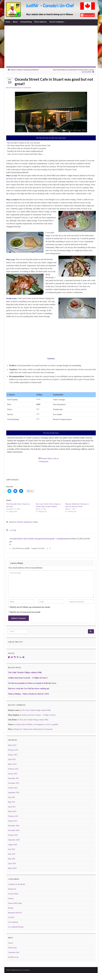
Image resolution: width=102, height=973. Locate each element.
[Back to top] (96, 967)
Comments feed (13, 952)
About (15, 22)
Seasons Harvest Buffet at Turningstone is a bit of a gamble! (37, 724)
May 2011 (11, 802)
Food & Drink (26, 88)
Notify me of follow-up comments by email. (30, 607)
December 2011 (13, 778)
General (11, 898)
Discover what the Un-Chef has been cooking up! (28, 688)
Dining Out (18, 88)
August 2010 (12, 845)
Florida (19, 522)
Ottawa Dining (26, 22)
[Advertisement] (51, 47)
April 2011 (12, 807)
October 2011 (13, 788)
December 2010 (13, 826)
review (35, 522)
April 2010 (12, 863)
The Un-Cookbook (56, 22)
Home (8, 22)
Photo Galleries (40, 22)
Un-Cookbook (13, 922)
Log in (10, 943)
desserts (12, 522)
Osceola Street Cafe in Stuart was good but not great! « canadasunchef (39, 538)
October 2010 (13, 835)
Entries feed (12, 948)
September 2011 (13, 792)
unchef (10, 88)
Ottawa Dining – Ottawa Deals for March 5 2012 (28, 694)
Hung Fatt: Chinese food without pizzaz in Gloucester (34, 729)
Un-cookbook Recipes (16, 927)
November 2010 (13, 830)
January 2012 (12, 774)
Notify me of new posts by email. (25, 612)
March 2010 (12, 868)
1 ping (12, 529)
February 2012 (13, 769)
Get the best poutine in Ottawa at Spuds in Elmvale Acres (32, 683)
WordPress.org (13, 957)
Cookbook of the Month (16, 884)
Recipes (10, 908)
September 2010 (14, 840)
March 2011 (12, 811)
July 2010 (11, 849)
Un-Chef (11, 917)
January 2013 (12, 755)
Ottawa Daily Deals (15, 903)
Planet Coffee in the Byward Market (25, 70)
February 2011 (13, 816)
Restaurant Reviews (15, 913)
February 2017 (13, 750)
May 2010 (11, 859)
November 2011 (13, 783)
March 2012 (12, 764)
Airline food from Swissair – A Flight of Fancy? (28, 678)
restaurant (27, 522)
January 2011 (12, 821)
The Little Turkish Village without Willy (25, 672)
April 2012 (12, 759)
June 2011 (11, 797)
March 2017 (12, 745)
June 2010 (11, 854)
